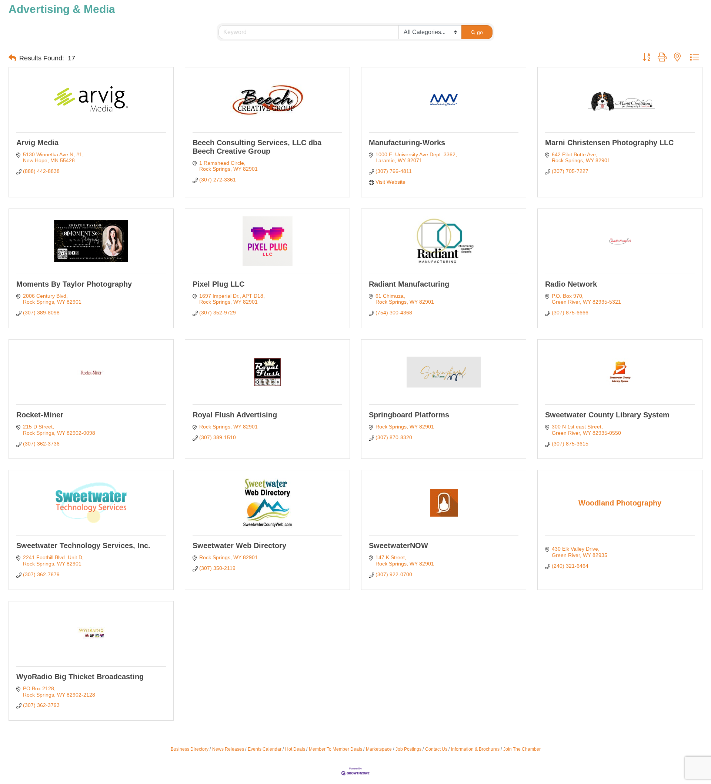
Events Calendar (264, 749)
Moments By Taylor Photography (74, 284)
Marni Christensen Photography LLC (609, 143)
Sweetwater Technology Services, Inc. (83, 545)
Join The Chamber (522, 749)
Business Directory (189, 749)
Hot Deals (295, 749)
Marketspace (379, 749)
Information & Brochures (475, 749)
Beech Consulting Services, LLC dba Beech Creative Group (257, 147)
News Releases (228, 749)
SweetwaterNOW (398, 545)
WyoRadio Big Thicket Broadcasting (80, 677)
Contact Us (436, 749)
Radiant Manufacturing (409, 284)
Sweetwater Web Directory (239, 545)
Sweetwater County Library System (607, 415)
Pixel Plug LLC (218, 284)
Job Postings (408, 749)
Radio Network (571, 284)
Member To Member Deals (335, 749)
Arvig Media (37, 143)
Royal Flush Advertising (235, 415)
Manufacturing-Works (407, 143)
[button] (12, 58)
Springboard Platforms (409, 415)
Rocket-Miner (39, 415)
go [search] (480, 32)
